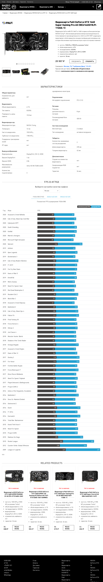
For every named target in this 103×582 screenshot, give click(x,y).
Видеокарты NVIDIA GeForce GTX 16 (35, 13)
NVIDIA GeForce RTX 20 (94, 577)
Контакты (36, 570)
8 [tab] (31, 64)
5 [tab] (25, 64)
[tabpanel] (25, 43)
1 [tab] (17, 64)
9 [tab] (34, 64)
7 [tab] (29, 64)
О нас (34, 560)
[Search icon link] (93, 7)
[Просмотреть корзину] (98, 6)
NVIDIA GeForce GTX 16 (94, 570)
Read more (17, 528)
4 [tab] (23, 64)
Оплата (35, 563)
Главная (5, 13)
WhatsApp (7, 575)
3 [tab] (21, 64)
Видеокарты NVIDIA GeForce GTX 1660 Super (63, 13)
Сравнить (89, 61)
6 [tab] (27, 64)
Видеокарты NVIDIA (16, 13)
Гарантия (36, 568)
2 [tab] (19, 64)
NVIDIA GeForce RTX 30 (94, 563)
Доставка (36, 565)
